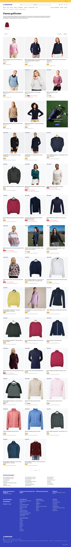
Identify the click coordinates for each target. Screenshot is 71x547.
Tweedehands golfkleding (29, 484)
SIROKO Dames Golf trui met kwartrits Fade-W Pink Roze (13, 280)
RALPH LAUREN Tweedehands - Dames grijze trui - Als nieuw (57, 432)
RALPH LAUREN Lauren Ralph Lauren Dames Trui (34, 340)
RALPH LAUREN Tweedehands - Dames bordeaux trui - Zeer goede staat (35, 462)
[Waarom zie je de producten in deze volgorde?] (57, 34)
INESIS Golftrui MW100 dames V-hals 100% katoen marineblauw (56, 60)
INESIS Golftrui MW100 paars (52, 92)
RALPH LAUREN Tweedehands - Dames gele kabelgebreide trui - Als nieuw (11, 310)
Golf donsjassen (50, 478)
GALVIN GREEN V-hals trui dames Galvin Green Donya (57, 279)
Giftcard (65, 7)
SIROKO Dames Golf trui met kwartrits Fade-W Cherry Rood (13, 371)
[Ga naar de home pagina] (7, 4)
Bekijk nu (57, 124)
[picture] (13, 47)
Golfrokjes (49, 481)
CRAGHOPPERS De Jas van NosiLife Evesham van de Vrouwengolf (35, 310)
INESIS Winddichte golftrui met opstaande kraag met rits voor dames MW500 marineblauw (35, 60)
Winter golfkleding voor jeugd (30, 481)
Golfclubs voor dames (7, 485)
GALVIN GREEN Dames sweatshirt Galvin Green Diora (57, 309)
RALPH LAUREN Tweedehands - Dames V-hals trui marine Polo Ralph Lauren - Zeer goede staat (34, 280)
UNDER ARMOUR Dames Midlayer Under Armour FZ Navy (56, 218)
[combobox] (66, 34)
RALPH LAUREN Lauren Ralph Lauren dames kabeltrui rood (13, 218)
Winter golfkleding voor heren (30, 478)
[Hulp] (62, 4)
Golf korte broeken (28, 482)
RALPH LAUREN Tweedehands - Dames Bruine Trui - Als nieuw (13, 187)
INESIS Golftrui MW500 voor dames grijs (32, 92)
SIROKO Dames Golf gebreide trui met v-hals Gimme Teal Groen (35, 187)
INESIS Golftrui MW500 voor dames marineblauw (34, 123)
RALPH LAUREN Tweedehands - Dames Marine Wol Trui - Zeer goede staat (57, 155)
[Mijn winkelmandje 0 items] (67, 4)
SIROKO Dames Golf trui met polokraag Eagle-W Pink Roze (13, 249)
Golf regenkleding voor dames (30, 477)
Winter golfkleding (50, 477)
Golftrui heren (7, 28)
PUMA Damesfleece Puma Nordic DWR (54, 340)
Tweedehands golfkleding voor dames (9, 482)
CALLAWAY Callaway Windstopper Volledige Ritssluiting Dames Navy (33, 218)
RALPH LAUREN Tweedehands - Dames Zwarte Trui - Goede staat (13, 401)
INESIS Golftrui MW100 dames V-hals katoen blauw (13, 92)
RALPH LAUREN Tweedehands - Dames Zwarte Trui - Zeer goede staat (13, 341)
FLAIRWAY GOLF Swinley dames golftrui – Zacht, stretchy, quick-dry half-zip (34, 249)
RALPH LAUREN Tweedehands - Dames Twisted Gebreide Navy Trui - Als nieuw (12, 462)
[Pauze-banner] (65, 1)
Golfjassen (5, 484)
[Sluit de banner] (67, 1)
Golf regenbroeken (50, 484)
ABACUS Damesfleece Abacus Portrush (32, 400)
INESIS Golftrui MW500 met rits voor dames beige (12, 123)
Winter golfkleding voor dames (8, 477)
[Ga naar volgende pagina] (39, 470)
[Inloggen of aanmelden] (64, 4)
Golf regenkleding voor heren (8, 478)
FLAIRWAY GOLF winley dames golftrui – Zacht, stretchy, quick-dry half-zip (56, 249)
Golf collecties (49, 482)
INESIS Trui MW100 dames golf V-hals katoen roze (12, 59)
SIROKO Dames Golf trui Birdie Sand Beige (55, 186)
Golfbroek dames (28, 485)
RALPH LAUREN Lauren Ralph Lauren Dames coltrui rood (56, 371)
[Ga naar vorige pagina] (32, 470)
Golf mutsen (5, 481)
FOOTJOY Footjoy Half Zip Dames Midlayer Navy (34, 370)
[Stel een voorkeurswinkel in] (60, 4)
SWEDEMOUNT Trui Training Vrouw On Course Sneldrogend (12, 155)
